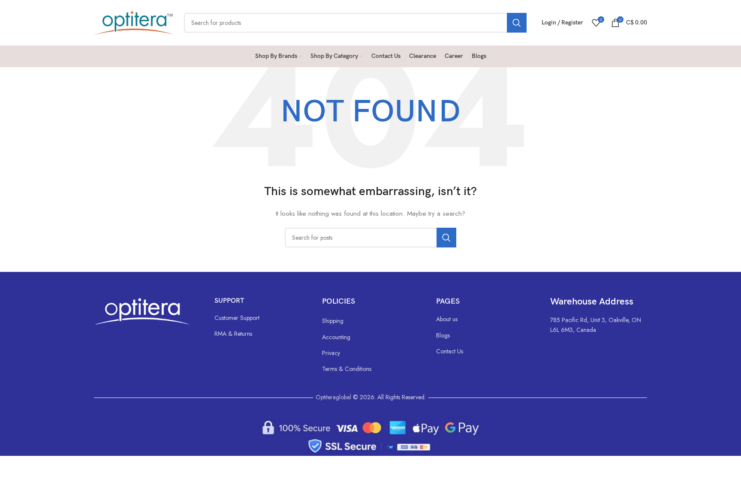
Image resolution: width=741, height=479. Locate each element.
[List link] (259, 317)
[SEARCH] (517, 23)
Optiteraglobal (333, 397)
